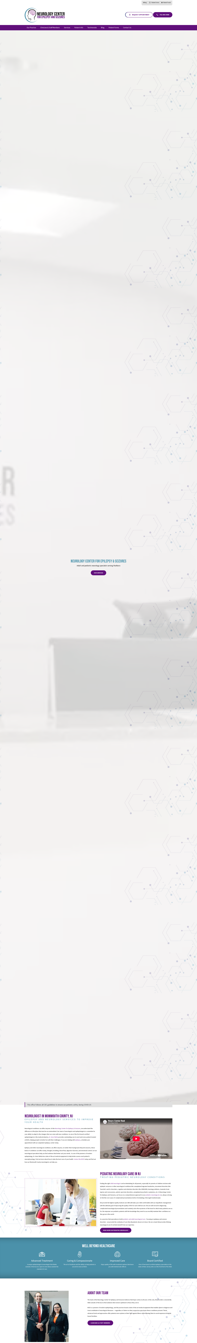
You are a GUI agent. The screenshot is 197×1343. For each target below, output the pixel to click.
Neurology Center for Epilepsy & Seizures (67, 1128)
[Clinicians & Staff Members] (47, 1316)
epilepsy (77, 1140)
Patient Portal (167, 2)
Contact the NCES (79, 1159)
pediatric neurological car (153, 1195)
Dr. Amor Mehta (53, 1137)
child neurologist (115, 1183)
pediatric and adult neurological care (134, 1219)
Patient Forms (155, 2)
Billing (145, 2)
